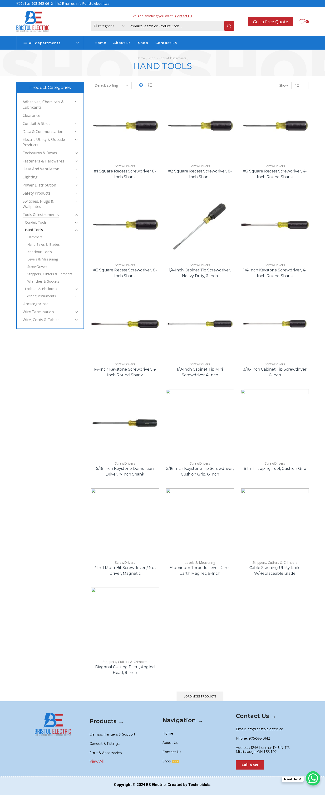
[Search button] (229, 26)
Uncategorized (36, 303)
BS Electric (156, 784)
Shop (143, 43)
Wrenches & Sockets (43, 281)
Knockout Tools (39, 252)
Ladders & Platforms (41, 288)
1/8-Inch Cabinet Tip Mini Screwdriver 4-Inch (200, 372)
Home (100, 43)
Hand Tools (34, 229)
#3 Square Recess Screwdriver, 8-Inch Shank (125, 273)
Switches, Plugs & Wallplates (38, 204)
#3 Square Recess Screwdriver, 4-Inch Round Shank (275, 174)
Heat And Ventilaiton (41, 169)
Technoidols (199, 784)
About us (122, 43)
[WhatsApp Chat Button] (313, 778)
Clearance (31, 115)
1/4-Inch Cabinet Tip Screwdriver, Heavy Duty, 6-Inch (200, 273)
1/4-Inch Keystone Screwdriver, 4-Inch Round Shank (274, 273)
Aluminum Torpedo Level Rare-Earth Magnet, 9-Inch (200, 570)
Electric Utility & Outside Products (44, 142)
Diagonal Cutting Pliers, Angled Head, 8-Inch (125, 670)
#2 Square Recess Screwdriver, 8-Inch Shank (200, 174)
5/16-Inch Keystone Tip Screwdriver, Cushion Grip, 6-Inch (200, 471)
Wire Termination (38, 311)
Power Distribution (39, 185)
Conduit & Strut (36, 123)
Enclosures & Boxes (40, 153)
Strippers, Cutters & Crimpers (274, 562)
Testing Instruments (40, 296)
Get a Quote (111, 151)
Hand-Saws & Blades (43, 244)
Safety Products (36, 193)
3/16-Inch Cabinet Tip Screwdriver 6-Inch (275, 372)
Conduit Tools (36, 222)
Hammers (35, 237)
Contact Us (183, 16)
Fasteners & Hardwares (43, 161)
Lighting (30, 177)
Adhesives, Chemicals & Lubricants (43, 104)
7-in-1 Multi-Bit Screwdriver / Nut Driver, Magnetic (125, 570)
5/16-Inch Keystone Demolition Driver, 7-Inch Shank (125, 471)
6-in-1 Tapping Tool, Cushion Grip (275, 468)
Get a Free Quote (270, 22)
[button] (250, 765)
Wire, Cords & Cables (41, 319)
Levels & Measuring (200, 562)
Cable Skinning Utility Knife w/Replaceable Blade (274, 570)
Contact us (166, 43)
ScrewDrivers (125, 166)
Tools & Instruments (172, 58)
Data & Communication (43, 131)
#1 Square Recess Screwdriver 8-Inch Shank (125, 174)
